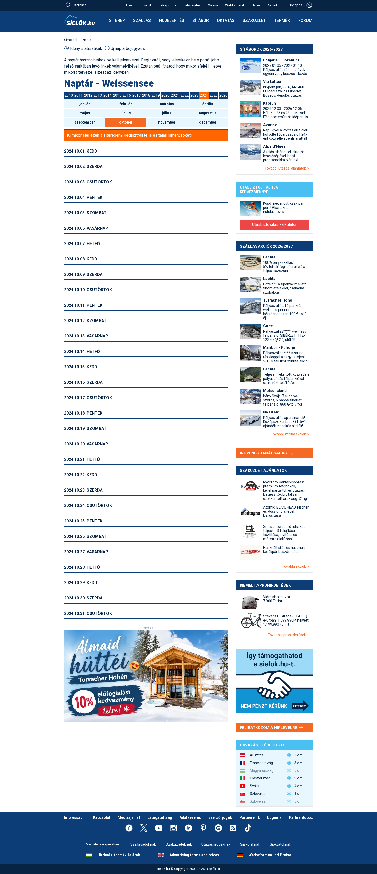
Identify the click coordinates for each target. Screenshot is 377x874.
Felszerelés (192, 5)
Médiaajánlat (129, 817)
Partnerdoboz (301, 817)
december (207, 122)
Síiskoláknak (250, 844)
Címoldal (70, 40)
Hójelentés (171, 20)
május (85, 113)
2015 (117, 95)
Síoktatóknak (280, 844)
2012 (88, 95)
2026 (223, 95)
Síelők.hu (79, 20)
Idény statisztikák (86, 48)
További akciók (294, 566)
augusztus (208, 113)
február (126, 104)
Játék (256, 5)
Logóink (274, 817)
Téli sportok (167, 5)
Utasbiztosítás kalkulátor (274, 224)
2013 (98, 95)
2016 (127, 95)
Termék (282, 20)
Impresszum (75, 817)
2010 (69, 95)
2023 (194, 95)
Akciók (272, 5)
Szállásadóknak (143, 844)
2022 (185, 95)
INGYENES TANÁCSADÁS (264, 453)
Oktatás (225, 20)
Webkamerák (235, 5)
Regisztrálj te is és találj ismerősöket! (158, 135)
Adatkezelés (190, 817)
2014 (107, 95)
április (207, 104)
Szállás (142, 20)
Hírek (128, 5)
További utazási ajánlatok (286, 168)
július (166, 113)
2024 (204, 95)
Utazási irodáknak (215, 844)
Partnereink (250, 817)
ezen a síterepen (105, 135)
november (166, 122)
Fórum (305, 20)
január (84, 104)
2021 (175, 95)
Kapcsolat (101, 817)
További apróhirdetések (287, 635)
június (126, 113)
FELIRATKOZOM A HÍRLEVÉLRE (269, 727)
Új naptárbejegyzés (128, 48)
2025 (214, 95)
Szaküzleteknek (179, 844)
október (126, 122)
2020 (165, 95)
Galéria (213, 5)
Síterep (117, 20)
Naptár (88, 40)
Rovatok (146, 5)
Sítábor (200, 20)
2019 (156, 95)
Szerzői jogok (220, 817)
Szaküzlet (254, 20)
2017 (136, 95)
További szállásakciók (289, 434)
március (167, 104)
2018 (146, 95)
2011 (78, 95)
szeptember (84, 122)
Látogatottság (159, 817)
